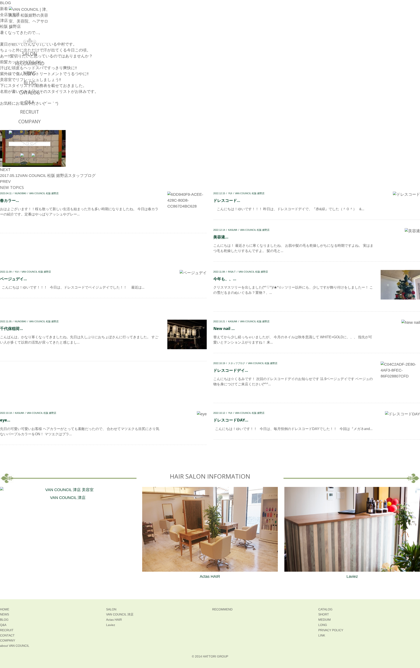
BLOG (30, 83)
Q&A (29, 102)
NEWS (29, 73)
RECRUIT (29, 112)
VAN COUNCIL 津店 (68, 497)
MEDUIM (324, 619)
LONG (322, 625)
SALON (29, 54)
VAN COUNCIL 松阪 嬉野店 (249, 193)
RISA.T (232, 271)
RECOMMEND (29, 63)
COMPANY (29, 121)
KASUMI (232, 230)
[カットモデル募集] (29, 133)
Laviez (352, 576)
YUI (230, 193)
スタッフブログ (82, 175)
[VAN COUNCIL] (29, 22)
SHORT (323, 614)
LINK (321, 635)
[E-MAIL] (35, 157)
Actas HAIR (210, 576)
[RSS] (24, 157)
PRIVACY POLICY (330, 630)
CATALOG (29, 93)
